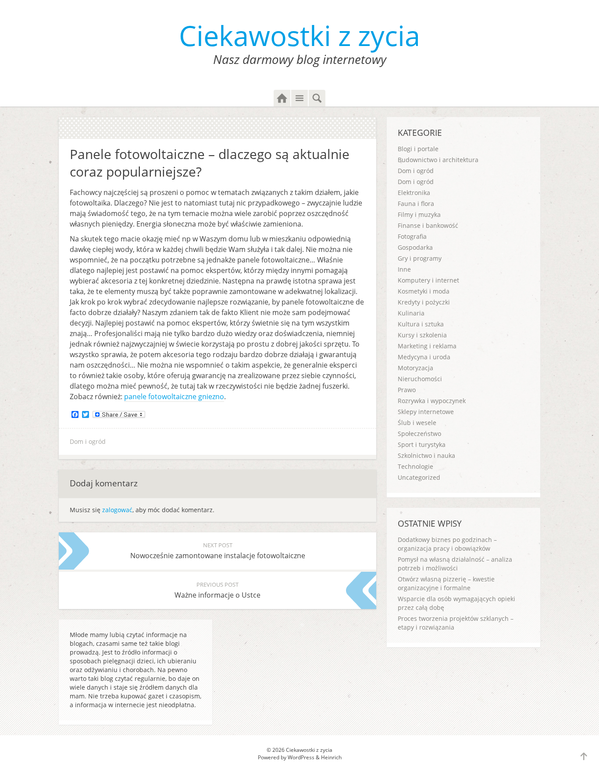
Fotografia (412, 236)
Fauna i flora (416, 203)
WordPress (301, 757)
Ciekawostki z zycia (299, 35)
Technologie (415, 466)
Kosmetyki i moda (423, 291)
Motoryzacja (415, 368)
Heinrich (331, 757)
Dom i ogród (88, 441)
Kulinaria (411, 313)
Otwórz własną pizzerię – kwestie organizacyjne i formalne (446, 583)
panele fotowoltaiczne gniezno (174, 396)
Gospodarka (415, 247)
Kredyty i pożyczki (424, 302)
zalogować (117, 510)
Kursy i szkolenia (422, 335)
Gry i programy (420, 258)
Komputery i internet (428, 280)
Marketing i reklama (427, 346)
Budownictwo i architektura (438, 160)
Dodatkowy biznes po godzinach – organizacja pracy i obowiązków (447, 543)
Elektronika (414, 192)
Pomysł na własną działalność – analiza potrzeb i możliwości (455, 563)
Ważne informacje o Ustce (217, 590)
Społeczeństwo (419, 433)
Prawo (407, 390)
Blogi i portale (418, 149)
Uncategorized (419, 477)
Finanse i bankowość (428, 225)
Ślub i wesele (417, 422)
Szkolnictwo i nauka (426, 455)
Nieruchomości (420, 379)
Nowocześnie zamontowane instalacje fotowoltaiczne (217, 550)
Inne (404, 269)
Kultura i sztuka (421, 324)
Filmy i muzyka (419, 214)
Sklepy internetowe (426, 411)
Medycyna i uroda (424, 357)
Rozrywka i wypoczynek (432, 401)
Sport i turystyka (422, 444)
